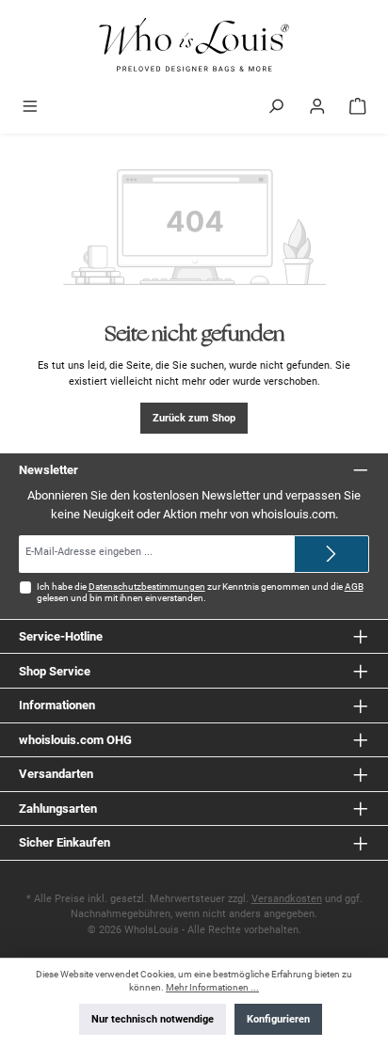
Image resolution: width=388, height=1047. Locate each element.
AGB (354, 586)
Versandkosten (286, 899)
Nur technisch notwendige (152, 1019)
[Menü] (30, 108)
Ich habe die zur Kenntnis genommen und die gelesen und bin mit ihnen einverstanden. (200, 592)
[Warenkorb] (358, 108)
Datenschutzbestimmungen (147, 586)
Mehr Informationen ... (212, 987)
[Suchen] (276, 108)
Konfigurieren (278, 1019)
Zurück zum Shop (194, 418)
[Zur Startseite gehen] (194, 46)
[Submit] (331, 554)
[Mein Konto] (317, 108)
